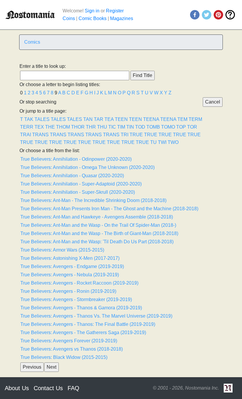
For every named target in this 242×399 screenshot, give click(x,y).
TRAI (25, 134)
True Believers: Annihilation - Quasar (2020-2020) (72, 175)
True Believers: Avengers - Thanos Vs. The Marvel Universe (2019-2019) (96, 315)
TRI (124, 134)
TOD (140, 126)
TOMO (168, 126)
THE (50, 126)
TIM (121, 126)
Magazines (121, 18)
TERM (195, 119)
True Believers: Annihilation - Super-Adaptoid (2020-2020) (81, 183)
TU (153, 142)
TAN (88, 119)
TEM (182, 119)
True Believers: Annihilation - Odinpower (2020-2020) (76, 159)
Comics (32, 42)
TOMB (153, 126)
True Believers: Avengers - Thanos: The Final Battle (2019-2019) (87, 324)
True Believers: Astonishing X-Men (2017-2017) (70, 258)
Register (115, 10)
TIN (130, 126)
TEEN (121, 119)
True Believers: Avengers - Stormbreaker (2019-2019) (76, 299)
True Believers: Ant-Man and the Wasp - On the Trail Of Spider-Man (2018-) (98, 225)
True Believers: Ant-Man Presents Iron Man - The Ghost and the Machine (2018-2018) (109, 208)
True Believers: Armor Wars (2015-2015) (62, 249)
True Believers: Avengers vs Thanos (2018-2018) (71, 349)
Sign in (92, 10)
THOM (63, 126)
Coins (69, 18)
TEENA (151, 119)
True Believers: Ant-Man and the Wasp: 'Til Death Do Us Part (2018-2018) (97, 241)
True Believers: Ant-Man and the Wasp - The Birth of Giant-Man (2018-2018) (99, 233)
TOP (181, 126)
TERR (26, 126)
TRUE (136, 134)
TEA (109, 119)
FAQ (73, 388)
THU (102, 126)
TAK (28, 119)
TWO (173, 142)
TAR (98, 119)
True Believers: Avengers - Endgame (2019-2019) (72, 266)
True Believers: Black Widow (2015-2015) (63, 357)
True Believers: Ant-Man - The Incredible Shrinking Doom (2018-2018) (93, 200)
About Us (17, 388)
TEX (39, 126)
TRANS (40, 134)
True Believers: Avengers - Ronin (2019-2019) (68, 291)
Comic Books (93, 18)
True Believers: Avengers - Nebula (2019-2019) (69, 274)
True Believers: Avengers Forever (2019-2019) (68, 340)
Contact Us (48, 388)
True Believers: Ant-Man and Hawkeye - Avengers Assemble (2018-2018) (96, 216)
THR (91, 126)
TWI (162, 142)
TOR (192, 126)
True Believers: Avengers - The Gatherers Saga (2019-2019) (83, 332)
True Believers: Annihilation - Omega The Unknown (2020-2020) (87, 167)
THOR (78, 126)
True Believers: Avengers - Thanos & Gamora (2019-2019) (81, 307)
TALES (42, 119)
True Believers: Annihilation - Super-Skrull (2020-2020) (77, 192)
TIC (112, 126)
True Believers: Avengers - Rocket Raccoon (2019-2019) (79, 282)
